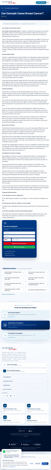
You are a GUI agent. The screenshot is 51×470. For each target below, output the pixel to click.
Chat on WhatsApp (20, 247)
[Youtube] (10, 395)
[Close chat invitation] (20, 450)
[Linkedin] (14, 395)
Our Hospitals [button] (8, 381)
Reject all (38, 463)
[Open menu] (48, 2)
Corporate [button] (6, 385)
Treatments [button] (7, 377)
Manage (31, 463)
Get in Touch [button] (7, 389)
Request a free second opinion (19, 243)
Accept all (45, 463)
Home (2, 8)
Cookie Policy (12, 466)
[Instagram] (7, 395)
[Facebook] (3, 395)
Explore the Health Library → (9, 294)
